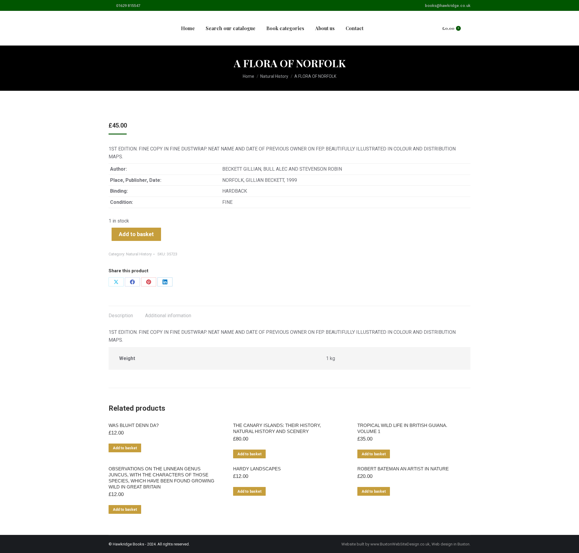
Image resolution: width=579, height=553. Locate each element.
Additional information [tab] (168, 315)
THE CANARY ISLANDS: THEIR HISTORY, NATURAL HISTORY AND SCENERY (277, 428)
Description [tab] (121, 315)
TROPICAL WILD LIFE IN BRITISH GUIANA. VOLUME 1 (402, 428)
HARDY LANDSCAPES (257, 468)
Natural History (139, 254)
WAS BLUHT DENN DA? (134, 425)
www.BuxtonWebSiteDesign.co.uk (400, 544)
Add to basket (136, 234)
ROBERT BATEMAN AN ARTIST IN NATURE (403, 468)
